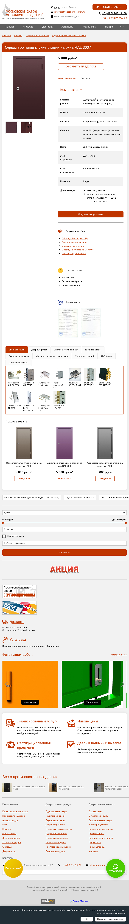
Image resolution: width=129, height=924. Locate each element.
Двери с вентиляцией (57, 838)
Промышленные (97, 847)
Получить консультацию (90, 214)
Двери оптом (9, 851)
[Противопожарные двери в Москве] (22, 10)
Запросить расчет (109, 7)
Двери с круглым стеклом (59, 829)
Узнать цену (30, 702)
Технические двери (55, 851)
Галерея (109, 26)
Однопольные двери (80, 497)
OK (86, 919)
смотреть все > (119, 654)
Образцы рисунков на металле (78, 249)
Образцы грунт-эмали (73, 246)
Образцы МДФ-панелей (74, 253)
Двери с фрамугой (55, 824)
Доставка (47, 26)
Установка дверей (11, 842)
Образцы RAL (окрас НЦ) (75, 238)
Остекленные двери (56, 842)
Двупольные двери (55, 820)
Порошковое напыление (74, 242)
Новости (6, 829)
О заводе (28, 26)
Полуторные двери (55, 816)
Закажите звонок (117, 18)
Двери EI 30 (95, 842)
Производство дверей (13, 816)
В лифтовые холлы (98, 816)
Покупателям (89, 26)
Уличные (93, 851)
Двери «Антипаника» (56, 833)
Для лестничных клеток (101, 829)
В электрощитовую (98, 824)
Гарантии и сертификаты (15, 811)
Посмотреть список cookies (110, 919)
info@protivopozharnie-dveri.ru (69, 12)
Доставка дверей (11, 838)
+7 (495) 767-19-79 (114, 13)
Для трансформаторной (101, 838)
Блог (4, 824)
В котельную (95, 811)
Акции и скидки (10, 820)
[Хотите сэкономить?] (64, 570)
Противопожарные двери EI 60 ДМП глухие (31, 497)
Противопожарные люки (58, 847)
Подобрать (64, 552)
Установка (67, 26)
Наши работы (9, 833)
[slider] (3, 523)
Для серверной (96, 833)
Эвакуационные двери (100, 820)
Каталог (10, 26)
